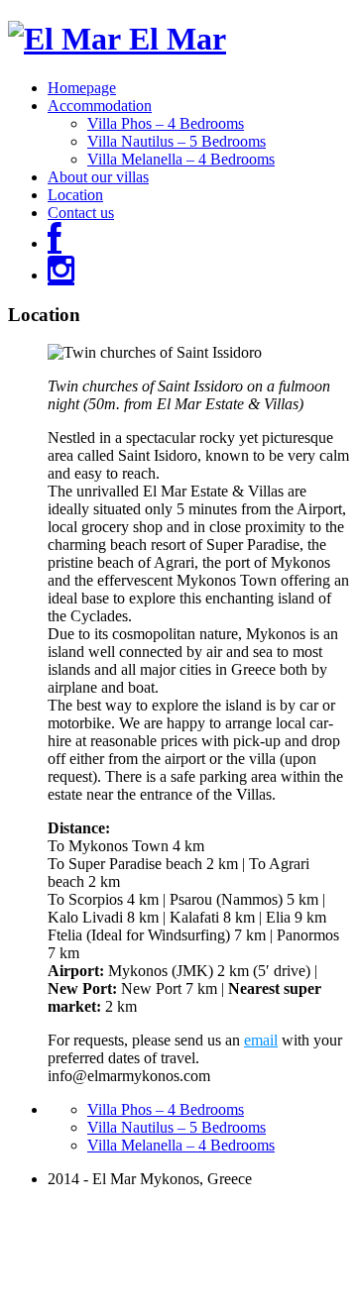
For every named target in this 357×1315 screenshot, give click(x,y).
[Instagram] (61, 275)
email (261, 1040)
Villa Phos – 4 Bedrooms (165, 123)
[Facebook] (54, 243)
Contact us (81, 212)
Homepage (82, 87)
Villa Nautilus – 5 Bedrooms (176, 141)
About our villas (98, 176)
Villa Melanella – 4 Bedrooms (181, 159)
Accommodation (100, 105)
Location (75, 194)
